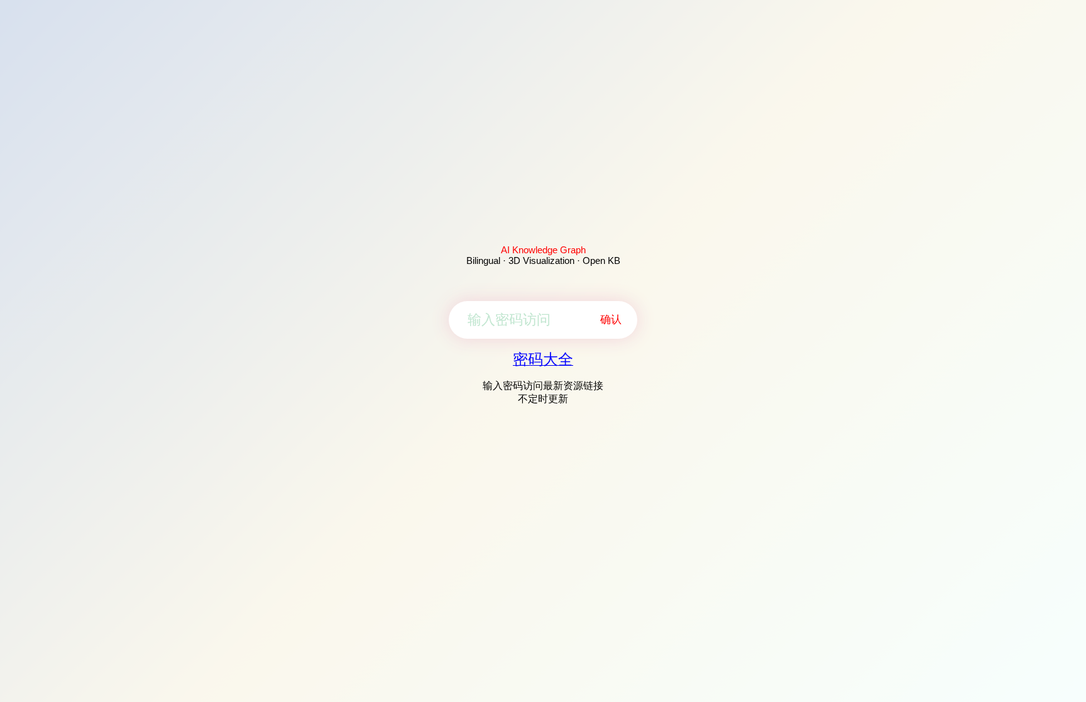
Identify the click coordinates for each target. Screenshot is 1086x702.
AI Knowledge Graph (543, 249)
